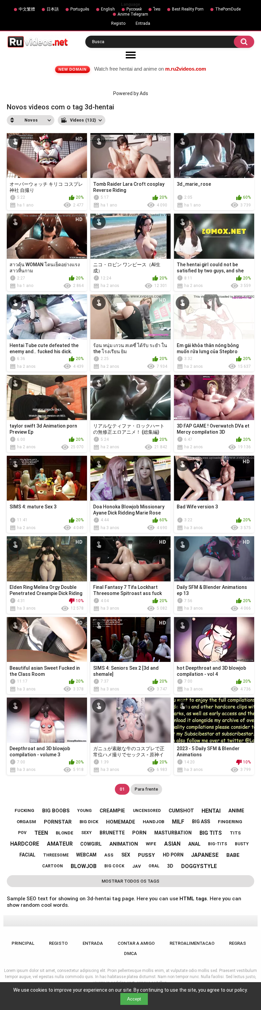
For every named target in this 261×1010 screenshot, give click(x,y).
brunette (112, 832)
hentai (211, 811)
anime (236, 811)
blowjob (84, 866)
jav (136, 866)
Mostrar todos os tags (130, 881)
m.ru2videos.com (185, 69)
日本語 (53, 9)
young (84, 810)
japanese (205, 855)
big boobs (56, 811)
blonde (64, 832)
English (108, 9)
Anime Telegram (133, 14)
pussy (146, 855)
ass (109, 855)
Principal (23, 943)
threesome (56, 855)
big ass (201, 821)
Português (79, 9)
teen (41, 833)
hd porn (173, 855)
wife (151, 843)
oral (154, 866)
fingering (230, 821)
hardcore (24, 844)
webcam (86, 855)
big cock (114, 866)
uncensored (147, 810)
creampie (112, 811)
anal (194, 844)
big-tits (217, 844)
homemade (120, 822)
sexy (86, 832)
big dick (89, 821)
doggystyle (199, 866)
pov (22, 832)
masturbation (173, 832)
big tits (210, 833)
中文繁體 (27, 9)
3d (170, 866)
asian (172, 844)
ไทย (156, 9)
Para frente (146, 789)
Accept (134, 999)
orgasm (26, 821)
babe (233, 855)
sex (125, 855)
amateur (60, 844)
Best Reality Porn (188, 9)
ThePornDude (228, 9)
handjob (153, 821)
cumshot (181, 811)
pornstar (58, 822)
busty (242, 844)
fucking (24, 810)
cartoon (52, 866)
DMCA (130, 953)
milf (178, 821)
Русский (134, 9)
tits (235, 832)
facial (27, 855)
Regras (237, 943)
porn (139, 833)
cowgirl (91, 844)
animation (123, 844)
